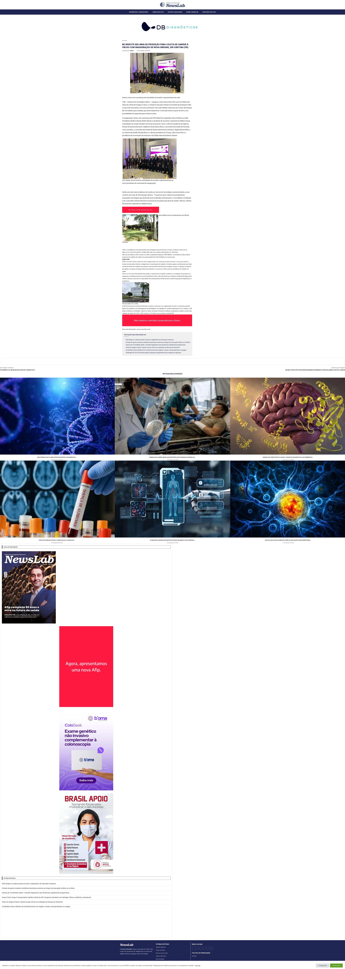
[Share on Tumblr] (180, 361)
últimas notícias (162, 944)
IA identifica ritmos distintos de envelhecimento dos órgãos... (172, 540)
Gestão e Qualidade (175, 12)
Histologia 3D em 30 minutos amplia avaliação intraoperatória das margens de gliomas (153, 352)
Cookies (194, 956)
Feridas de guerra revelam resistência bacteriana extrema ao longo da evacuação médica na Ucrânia (158, 342)
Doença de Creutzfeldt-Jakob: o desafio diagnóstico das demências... (288, 457)
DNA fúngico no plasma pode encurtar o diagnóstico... (57, 457)
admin (132, 50)
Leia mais (197, 965)
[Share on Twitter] (174, 361)
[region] (172, 965)
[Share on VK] (183, 361)
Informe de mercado (162, 953)
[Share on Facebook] (171, 361)
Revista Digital (160, 959)
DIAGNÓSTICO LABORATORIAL (138, 12)
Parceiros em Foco (209, 12)
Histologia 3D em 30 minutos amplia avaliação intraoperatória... (288, 540)
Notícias (124, 40)
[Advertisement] (56, 923)
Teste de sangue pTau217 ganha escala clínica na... (57, 540)
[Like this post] (167, 361)
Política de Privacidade (201, 953)
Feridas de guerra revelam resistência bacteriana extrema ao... (172, 457)
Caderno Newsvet (161, 956)
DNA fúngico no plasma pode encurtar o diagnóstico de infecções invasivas (150, 339)
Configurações (322, 965)
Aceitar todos (336, 965)
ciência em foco (158, 12)
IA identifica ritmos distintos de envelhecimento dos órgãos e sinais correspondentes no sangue (156, 350)
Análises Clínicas (161, 947)
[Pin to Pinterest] (177, 361)
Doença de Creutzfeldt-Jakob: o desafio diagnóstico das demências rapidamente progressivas (156, 345)
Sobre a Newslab (192, 12)
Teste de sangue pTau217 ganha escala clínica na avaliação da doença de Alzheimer (153, 347)
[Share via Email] (189, 361)
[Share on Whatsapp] (186, 361)
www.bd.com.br (145, 329)
